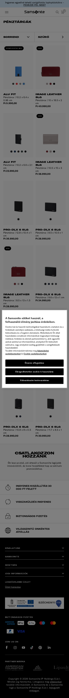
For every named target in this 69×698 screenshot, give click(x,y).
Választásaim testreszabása (34, 380)
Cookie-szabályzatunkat (35, 353)
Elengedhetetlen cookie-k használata (34, 371)
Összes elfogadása (34, 363)
